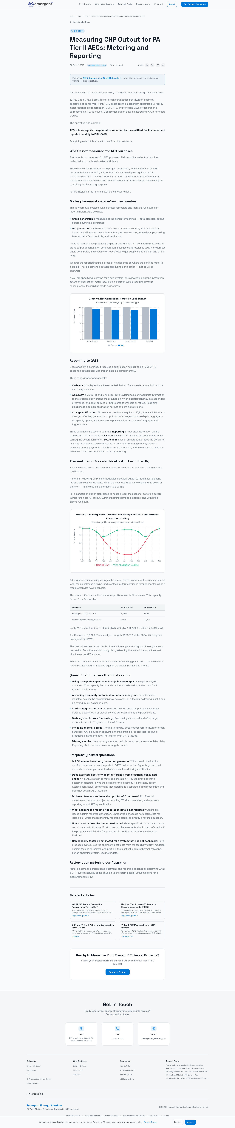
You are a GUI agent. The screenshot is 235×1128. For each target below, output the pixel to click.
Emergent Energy (73, 1115)
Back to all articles (81, 22)
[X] (152, 65)
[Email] (158, 65)
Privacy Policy (150, 1122)
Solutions (83, 4)
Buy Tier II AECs (126, 1075)
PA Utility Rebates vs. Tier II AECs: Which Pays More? (187, 1072)
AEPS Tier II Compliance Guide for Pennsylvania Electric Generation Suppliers (185, 1068)
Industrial (76, 1075)
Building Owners (79, 1066)
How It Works (125, 1066)
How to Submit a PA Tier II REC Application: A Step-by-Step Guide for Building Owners (186, 1078)
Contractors (78, 1070)
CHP (86, 16)
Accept (190, 1122)
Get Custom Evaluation (195, 4)
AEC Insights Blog (127, 1079)
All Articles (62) (36, 1094)
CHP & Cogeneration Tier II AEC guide (101, 78)
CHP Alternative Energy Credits (39, 1079)
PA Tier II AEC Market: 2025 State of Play (182, 1075)
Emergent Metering (92, 1115)
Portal (172, 4)
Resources (142, 4)
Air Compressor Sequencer (134, 1115)
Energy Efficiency (34, 1066)
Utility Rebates (32, 1083)
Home (72, 16)
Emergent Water (111, 1115)
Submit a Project (117, 972)
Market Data (125, 4)
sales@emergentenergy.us (154, 1038)
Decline (177, 1122)
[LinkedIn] (147, 65)
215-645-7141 (117, 1038)
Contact (158, 4)
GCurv (166, 1115)
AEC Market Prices (127, 1070)
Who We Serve (103, 4)
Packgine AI (154, 1115)
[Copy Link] (163, 65)
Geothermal (31, 1070)
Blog (79, 16)
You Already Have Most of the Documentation (184, 1065)
